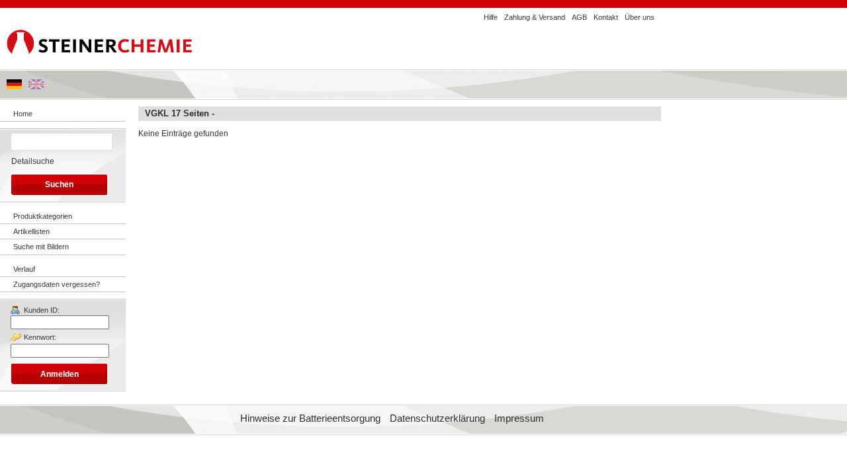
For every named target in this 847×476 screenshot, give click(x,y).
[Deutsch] (14, 87)
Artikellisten (31, 231)
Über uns (639, 17)
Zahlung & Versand (534, 17)
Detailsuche (32, 161)
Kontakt (606, 17)
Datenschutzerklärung (437, 418)
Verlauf (24, 269)
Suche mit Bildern (41, 247)
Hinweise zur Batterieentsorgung (310, 418)
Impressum (519, 418)
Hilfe (491, 17)
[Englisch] (36, 87)
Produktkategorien (42, 216)
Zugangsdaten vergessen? (56, 284)
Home (22, 114)
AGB (579, 17)
